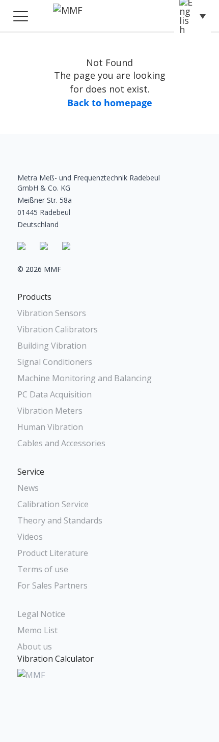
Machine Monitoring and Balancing (84, 378)
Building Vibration (52, 345)
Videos (30, 536)
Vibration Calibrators (57, 329)
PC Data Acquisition (54, 394)
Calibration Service (53, 504)
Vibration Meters (50, 410)
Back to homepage (109, 103)
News (28, 487)
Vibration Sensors (51, 313)
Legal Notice (41, 614)
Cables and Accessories (61, 443)
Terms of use (42, 569)
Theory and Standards (59, 520)
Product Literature (52, 553)
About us (34, 646)
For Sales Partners (52, 585)
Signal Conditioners (54, 361)
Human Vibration (50, 426)
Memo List (37, 630)
